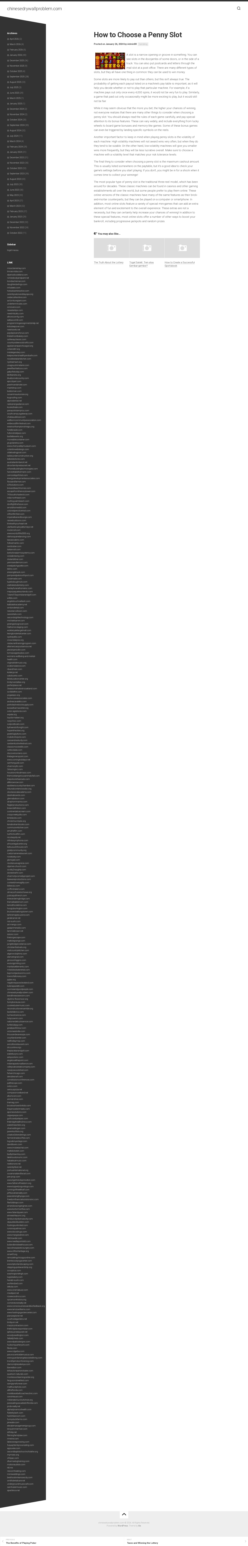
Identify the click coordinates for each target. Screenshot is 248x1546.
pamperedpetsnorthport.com (20, 575)
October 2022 (16, 233)
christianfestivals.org (16, 947)
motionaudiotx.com (16, 1464)
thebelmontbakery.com (17, 336)
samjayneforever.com (17, 1383)
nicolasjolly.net (14, 837)
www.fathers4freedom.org (19, 1183)
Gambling (143, 44)
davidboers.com (14, 1144)
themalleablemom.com (17, 902)
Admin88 (132, 44)
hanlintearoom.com (16, 1416)
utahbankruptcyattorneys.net (20, 527)
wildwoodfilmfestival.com (19, 423)
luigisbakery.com (15, 1277)
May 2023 (14, 195)
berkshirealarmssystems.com (21, 553)
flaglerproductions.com (18, 805)
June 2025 (14, 93)
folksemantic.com (15, 543)
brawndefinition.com (16, 808)
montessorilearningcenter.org (20, 1377)
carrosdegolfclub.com (17, 475)
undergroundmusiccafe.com (20, 1484)
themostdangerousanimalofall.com (23, 776)
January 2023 (16, 217)
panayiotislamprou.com (18, 410)
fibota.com (12, 1348)
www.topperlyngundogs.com (20, 1186)
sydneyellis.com (14, 637)
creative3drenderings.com (19, 1135)
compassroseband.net (17, 1092)
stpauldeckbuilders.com (18, 1222)
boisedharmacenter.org (17, 708)
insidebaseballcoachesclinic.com (22, 1393)
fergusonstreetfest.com (18, 1380)
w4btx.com (12, 598)
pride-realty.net (13, 1406)
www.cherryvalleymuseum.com (21, 446)
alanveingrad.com (15, 957)
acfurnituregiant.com (16, 300)
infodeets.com (13, 288)
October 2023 (16, 168)
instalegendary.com (16, 352)
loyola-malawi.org (15, 717)
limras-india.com (15, 271)
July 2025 (14, 87)
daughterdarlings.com (17, 284)
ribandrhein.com (14, 669)
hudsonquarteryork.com (18, 1345)
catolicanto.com (14, 675)
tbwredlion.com (14, 1367)
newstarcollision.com (17, 611)
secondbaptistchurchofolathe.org (22, 1451)
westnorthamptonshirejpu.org (20, 426)
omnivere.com (13, 307)
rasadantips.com (15, 310)
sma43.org (12, 1254)
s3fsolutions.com (15, 485)
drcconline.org (13, 1047)
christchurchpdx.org (16, 821)
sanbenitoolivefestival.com (19, 743)
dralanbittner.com (15, 559)
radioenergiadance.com (18, 404)
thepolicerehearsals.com (18, 779)
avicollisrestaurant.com (18, 1044)
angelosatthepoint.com (17, 1060)
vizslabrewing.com (15, 556)
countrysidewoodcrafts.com (20, 342)
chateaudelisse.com (16, 417)
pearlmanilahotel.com (17, 385)
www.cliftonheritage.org (18, 1251)
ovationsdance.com (16, 666)
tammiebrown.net (15, 931)
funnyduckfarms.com (17, 1419)
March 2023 (15, 206)
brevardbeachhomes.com (19, 488)
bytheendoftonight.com (17, 727)
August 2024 (15, 130)
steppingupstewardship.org (19, 1267)
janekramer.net (13, 918)
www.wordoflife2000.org (18, 533)
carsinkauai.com (15, 1396)
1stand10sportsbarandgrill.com (21, 595)
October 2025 (16, 71)
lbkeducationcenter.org (17, 679)
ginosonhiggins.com (16, 960)
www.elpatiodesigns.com (18, 1342)
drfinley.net (12, 1432)
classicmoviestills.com (17, 747)
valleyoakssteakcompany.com (21, 1067)
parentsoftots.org (15, 1131)
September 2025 (17, 76)
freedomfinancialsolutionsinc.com (23, 1199)
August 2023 (15, 179)
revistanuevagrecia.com (18, 863)
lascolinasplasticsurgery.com (20, 1248)
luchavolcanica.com (16, 1015)
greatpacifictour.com (16, 1028)
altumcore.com (14, 1096)
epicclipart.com (14, 381)
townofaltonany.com (16, 976)
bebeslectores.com (16, 459)
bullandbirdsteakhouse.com (20, 1245)
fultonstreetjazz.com (16, 433)
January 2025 (16, 103)
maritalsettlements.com (18, 966)
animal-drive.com (15, 1099)
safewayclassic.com (16, 339)
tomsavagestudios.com (18, 653)
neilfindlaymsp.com (16, 1041)
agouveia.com (13, 1448)
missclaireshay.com (16, 268)
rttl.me (10, 1468)
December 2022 (17, 222)
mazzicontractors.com (17, 1325)
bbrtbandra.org (14, 375)
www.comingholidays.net (18, 760)
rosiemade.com (14, 579)
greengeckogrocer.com (17, 624)
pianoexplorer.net (15, 1316)
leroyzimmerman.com (17, 1429)
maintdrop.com (14, 388)
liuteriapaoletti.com (15, 986)
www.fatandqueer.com (17, 1212)
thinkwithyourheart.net (17, 523)
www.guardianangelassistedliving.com (24, 1358)
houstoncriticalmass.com (19, 772)
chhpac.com (13, 1458)
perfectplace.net (14, 685)
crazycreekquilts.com (17, 814)
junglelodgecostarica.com (19, 944)
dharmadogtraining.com (18, 1461)
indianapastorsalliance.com (20, 1063)
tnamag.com (13, 1102)
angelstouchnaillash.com (18, 601)
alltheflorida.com (15, 1390)
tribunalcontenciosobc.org (19, 789)
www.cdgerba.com (15, 1351)
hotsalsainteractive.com (18, 291)
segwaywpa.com (15, 1115)
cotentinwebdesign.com (18, 449)
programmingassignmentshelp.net (23, 323)
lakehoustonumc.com (17, 1157)
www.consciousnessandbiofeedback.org (26, 1306)
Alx (139, 1526)
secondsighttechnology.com (20, 617)
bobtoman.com (14, 391)
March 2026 (15, 44)
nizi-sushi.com (14, 921)
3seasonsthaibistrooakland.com (22, 688)
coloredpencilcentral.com (18, 511)
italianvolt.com (14, 549)
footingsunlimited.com (17, 1225)
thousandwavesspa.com (18, 1034)
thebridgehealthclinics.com (19, 1122)
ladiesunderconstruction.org (20, 456)
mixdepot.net (13, 1293)
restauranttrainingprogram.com (21, 643)
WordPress (123, 1526)
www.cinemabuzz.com (17, 1290)
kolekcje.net (12, 672)
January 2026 (16, 55)
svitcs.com (12, 1086)
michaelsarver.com (16, 620)
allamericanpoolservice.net (19, 646)
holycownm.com (15, 1018)
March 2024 (15, 141)
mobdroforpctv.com (16, 737)
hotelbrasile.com (14, 430)
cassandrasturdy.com (17, 740)
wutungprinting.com (16, 963)
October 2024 (16, 120)
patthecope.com (14, 1083)
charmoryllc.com (15, 766)
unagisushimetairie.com (18, 365)
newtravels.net (13, 329)
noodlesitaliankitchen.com (19, 359)
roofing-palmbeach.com (18, 501)
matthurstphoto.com (16, 1387)
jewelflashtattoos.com (17, 368)
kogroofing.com (14, 397)
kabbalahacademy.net (17, 604)
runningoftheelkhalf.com (18, 1189)
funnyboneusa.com (16, 1002)
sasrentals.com (14, 614)
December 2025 (17, 60)
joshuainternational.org (17, 1170)
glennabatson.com (15, 798)
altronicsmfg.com (15, 317)
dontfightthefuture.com (17, 504)
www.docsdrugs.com (17, 1232)
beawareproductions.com (19, 879)
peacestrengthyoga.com (18, 1196)
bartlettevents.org (15, 436)
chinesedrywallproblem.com (34, 8)
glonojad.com (13, 860)
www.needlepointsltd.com (19, 1241)
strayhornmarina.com (17, 802)
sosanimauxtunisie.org (17, 394)
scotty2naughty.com (16, 869)
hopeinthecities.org (15, 730)
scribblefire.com (14, 692)
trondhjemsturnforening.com (20, 1361)
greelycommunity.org (16, 850)
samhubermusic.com (17, 1487)
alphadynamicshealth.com (19, 1409)
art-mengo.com (14, 924)
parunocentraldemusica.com (20, 1354)
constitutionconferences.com (20, 1080)
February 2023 (16, 211)
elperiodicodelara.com (17, 275)
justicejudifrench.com (17, 895)
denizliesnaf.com (15, 1076)
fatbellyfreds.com (15, 1338)
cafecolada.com (14, 750)
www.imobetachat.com (17, 1148)
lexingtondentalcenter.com (19, 633)
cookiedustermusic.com (18, 1005)
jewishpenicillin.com (16, 650)
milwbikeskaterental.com (18, 970)
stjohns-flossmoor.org (17, 999)
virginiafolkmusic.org (16, 663)
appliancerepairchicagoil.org (20, 346)
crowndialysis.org (15, 640)
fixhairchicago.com (16, 1073)
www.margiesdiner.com (18, 1235)
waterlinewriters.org (16, 1125)
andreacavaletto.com (17, 701)
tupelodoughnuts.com (17, 582)
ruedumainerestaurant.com (19, 853)
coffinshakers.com (16, 889)
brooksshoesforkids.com (19, 1105)
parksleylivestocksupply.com (20, 705)
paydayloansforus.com (18, 333)
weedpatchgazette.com (17, 566)
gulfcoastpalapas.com (17, 1118)
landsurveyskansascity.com (20, 1219)
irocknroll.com (14, 530)
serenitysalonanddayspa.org (20, 294)
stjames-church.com (16, 866)
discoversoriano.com (17, 753)
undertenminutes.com (17, 304)
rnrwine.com (13, 1439)
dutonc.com (12, 934)
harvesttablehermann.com (19, 472)
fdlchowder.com (14, 1238)
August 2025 (15, 82)
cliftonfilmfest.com (15, 514)
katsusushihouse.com (17, 847)
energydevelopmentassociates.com (23, 478)
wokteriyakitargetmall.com (19, 630)
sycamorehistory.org (16, 1299)
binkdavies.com (14, 818)
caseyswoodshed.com (17, 1070)
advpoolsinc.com (15, 1057)
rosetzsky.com (14, 857)
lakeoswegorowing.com (18, 1442)
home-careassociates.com (19, 698)
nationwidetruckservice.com (20, 1021)
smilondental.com (15, 608)
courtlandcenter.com (16, 1038)
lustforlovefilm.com (16, 834)
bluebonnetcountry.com (18, 378)
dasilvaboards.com (16, 795)
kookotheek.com (15, 407)
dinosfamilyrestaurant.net (18, 465)
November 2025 (17, 66)
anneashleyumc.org (16, 1215)
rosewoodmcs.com (16, 1296)
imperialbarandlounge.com (19, 517)
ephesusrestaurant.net (17, 1332)
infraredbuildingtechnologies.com (22, 469)
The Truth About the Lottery (108, 262)
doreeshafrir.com (15, 873)
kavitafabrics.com (15, 1012)
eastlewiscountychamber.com (21, 785)
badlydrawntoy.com (16, 1154)
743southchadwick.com (18, 494)
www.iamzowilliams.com (18, 1309)
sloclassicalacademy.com (19, 792)
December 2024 (17, 109)
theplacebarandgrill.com (18, 1051)
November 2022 (17, 227)
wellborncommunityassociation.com (24, 420)
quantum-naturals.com (17, 1374)
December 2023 (17, 157)
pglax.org (11, 979)
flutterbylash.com (15, 1413)
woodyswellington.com (18, 1335)
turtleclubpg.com (15, 1025)
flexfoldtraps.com (15, 1202)
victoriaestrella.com (16, 1031)
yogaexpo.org (13, 695)
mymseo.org (13, 1455)
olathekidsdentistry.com (18, 585)
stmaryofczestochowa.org (19, 892)
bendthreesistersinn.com (18, 996)
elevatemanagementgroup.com (21, 1426)
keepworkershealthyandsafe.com (22, 355)
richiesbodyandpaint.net (18, 278)
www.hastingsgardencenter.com (22, 1312)
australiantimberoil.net (17, 462)
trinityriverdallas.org (16, 682)
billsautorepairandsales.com (20, 1371)
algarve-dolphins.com (17, 954)
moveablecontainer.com (18, 439)
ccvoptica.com (14, 1270)
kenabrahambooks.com (18, 824)
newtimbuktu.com (15, 313)
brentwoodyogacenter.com (19, 1261)
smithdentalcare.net (16, 1480)
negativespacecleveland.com (20, 983)
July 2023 (14, 184)
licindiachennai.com (16, 281)
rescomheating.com (16, 1471)
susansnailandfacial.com (18, 1173)
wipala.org (12, 714)
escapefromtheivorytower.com (21, 491)
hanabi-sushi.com (15, 1280)
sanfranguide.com (15, 763)
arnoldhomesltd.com (16, 507)
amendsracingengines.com (19, 1206)
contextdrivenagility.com (18, 882)
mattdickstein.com (15, 1151)
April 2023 (14, 200)
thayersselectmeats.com (18, 1109)
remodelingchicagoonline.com (21, 1257)
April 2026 (14, 39)
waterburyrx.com (15, 1054)
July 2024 (14, 136)
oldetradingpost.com (16, 452)
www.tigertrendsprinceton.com (21, 1180)
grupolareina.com (15, 443)
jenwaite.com (13, 1422)
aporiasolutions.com (16, 1112)
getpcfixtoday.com (15, 372)
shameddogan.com (16, 1128)
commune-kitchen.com (17, 827)
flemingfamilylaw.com (17, 1435)
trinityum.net (12, 1322)
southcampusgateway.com (19, 414)
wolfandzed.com (15, 1283)
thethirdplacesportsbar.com (19, 1329)
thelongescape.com (16, 937)
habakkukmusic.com (16, 1160)
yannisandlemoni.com (17, 562)
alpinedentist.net (14, 401)
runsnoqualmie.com (16, 1228)
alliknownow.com (15, 782)
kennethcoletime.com (17, 905)
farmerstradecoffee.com (18, 1138)
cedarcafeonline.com (17, 297)
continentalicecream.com (18, 811)
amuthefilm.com (14, 831)
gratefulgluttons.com (16, 734)
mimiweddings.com (16, 1474)
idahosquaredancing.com (19, 536)
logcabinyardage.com (17, 1141)
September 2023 (17, 173)
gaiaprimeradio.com (16, 928)
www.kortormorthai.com (18, 1209)
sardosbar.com (14, 546)
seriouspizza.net (14, 1089)
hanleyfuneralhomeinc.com (19, 588)
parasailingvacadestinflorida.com (22, 1403)
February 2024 (16, 147)
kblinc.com (12, 569)
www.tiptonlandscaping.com (20, 1264)
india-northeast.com (16, 498)
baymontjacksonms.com (18, 973)
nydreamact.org (14, 362)
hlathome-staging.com (17, 627)
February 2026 (16, 50)
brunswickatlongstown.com (20, 911)
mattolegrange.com (16, 941)
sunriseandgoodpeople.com (20, 989)
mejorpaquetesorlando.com (20, 591)
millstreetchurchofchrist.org (20, 1400)
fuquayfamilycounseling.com (20, 1445)
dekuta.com (12, 1286)
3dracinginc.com (15, 769)
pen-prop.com (13, 1177)
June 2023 (14, 190)
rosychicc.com (14, 721)
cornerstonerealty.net (16, 1303)
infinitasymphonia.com (17, 840)
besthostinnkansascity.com (19, 1477)
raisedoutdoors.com (16, 520)
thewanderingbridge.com (18, 899)
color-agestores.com (17, 711)
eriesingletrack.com (16, 572)
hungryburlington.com (17, 908)
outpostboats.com (15, 724)
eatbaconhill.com (15, 320)
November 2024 (17, 114)
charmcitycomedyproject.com (21, 876)
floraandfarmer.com (16, 482)
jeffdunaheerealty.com (17, 1193)
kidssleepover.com (15, 326)
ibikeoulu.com (13, 886)
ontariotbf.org (13, 349)
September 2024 (17, 125)
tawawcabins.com (15, 540)
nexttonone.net (14, 1164)
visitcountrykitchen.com (18, 950)
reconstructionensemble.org (20, 1008)
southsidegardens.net (17, 1319)
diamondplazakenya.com (18, 1364)
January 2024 (16, 152)
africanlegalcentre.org (17, 844)
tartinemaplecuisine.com (18, 915)
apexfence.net (13, 1490)
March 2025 (15, 98)
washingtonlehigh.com (17, 1274)
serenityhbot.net (14, 1167)
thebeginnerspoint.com (17, 756)
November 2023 (17, 163)
